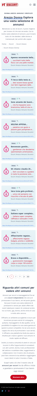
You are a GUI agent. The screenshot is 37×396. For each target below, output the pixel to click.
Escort (11, 44)
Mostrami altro (18, 377)
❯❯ (28, 276)
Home (4, 44)
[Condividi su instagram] (9, 391)
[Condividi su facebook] (6, 391)
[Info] (30, 4)
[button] (34, 5)
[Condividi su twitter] (2, 391)
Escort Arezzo (21, 44)
